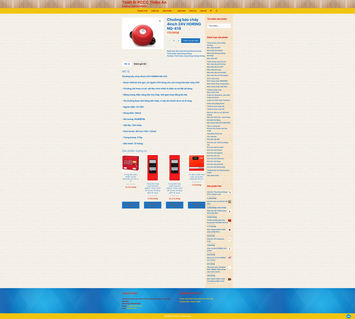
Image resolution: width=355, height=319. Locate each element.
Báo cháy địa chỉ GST (215, 67)
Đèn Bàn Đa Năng (213, 120)
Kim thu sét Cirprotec (215, 159)
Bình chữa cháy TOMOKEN (217, 81)
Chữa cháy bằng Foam (215, 103)
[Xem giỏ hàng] (211, 11)
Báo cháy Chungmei (215, 50)
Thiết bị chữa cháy (214, 90)
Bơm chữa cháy (213, 92)
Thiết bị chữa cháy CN (215, 106)
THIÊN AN (155, 11)
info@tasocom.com (134, 306)
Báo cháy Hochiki (213, 48)
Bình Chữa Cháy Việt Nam (217, 87)
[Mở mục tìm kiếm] (216, 11)
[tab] (127, 63)
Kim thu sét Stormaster (216, 167)
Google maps (132, 308)
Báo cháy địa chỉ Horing (216, 64)
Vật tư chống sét (213, 126)
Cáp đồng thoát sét (214, 134)
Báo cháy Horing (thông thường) (188, 51)
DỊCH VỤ (192, 11)
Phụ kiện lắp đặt (213, 139)
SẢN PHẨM (167, 11)
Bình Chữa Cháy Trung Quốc (218, 84)
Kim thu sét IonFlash (215, 164)
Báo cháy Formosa (214, 70)
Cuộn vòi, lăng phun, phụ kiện (218, 95)
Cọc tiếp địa (211, 136)
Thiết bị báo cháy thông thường (179, 53)
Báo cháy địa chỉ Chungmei (217, 75)
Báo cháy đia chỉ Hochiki (216, 72)
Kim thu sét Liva (213, 156)
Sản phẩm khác (213, 175)
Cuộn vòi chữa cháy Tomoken (218, 100)
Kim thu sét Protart (214, 150)
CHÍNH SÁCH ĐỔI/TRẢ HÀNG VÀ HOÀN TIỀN (196, 299)
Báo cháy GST (212, 58)
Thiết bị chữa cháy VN (215, 109)
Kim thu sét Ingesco (215, 153)
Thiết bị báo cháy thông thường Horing (189, 56)
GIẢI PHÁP (181, 11)
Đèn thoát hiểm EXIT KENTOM (218, 123)
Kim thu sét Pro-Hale (215, 147)
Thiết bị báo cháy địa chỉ (216, 62)
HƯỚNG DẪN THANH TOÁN (189, 302)
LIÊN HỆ (203, 11)
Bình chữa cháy (213, 79)
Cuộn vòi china (213, 97)
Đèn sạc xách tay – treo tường (218, 117)
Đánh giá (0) (140, 64)
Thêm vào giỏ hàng (190, 41)
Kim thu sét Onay (214, 161)
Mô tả (127, 64)
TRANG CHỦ (142, 11)
